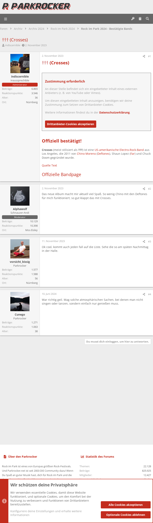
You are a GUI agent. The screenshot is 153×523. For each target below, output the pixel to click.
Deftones (103, 153)
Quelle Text (49, 165)
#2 (149, 188)
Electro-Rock (128, 150)
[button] (6, 18)
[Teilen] (144, 56)
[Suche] (147, 19)
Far (132, 153)
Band (140, 150)
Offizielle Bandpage (61, 174)
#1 (149, 56)
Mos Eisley (31, 230)
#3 (149, 241)
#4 (149, 294)
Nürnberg (32, 102)
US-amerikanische (107, 150)
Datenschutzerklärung (114, 112)
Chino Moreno (86, 153)
